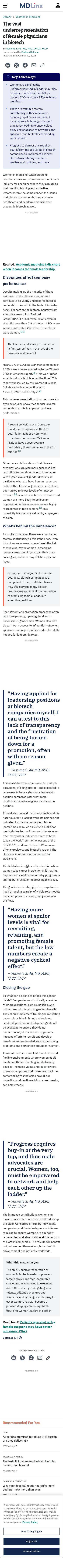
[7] (40, 508)
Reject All (31, 1541)
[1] (21, 331)
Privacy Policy (30, 1522)
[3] (34, 373)
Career (7, 17)
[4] (39, 391)
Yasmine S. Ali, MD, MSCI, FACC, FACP (27, 48)
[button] (42, 65)
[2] (23, 331)
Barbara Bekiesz (30, 52)
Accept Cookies (31, 1551)
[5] (19, 451)
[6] (15, 494)
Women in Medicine (28, 17)
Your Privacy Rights (31, 1531)
